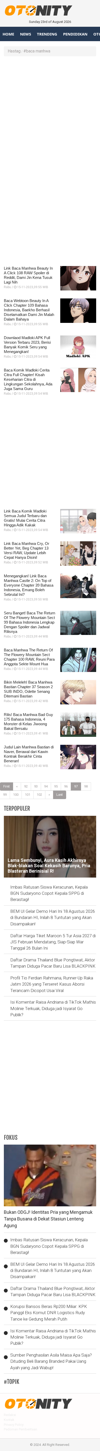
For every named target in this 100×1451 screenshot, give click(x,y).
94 (46, 786)
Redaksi (10, 1415)
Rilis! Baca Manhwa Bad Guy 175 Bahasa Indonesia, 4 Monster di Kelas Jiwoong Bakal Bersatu (28, 721)
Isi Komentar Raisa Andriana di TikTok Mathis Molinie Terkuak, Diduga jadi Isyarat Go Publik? (53, 1008)
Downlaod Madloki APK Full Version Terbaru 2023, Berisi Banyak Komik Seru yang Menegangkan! (27, 344)
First (6, 786)
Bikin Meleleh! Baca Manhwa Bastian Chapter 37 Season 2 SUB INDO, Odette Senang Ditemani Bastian (28, 689)
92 (26, 786)
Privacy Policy (14, 1425)
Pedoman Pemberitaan (20, 1429)
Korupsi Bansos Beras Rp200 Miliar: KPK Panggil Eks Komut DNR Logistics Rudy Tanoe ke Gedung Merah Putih (48, 1313)
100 (15, 795)
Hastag (14, 51)
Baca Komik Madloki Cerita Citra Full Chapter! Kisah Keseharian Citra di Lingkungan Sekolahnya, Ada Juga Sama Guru (28, 379)
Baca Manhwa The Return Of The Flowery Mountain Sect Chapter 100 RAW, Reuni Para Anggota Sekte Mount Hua (29, 657)
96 (66, 786)
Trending (47, 34)
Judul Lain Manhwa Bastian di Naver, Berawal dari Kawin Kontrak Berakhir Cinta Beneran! (29, 754)
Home (8, 34)
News (25, 34)
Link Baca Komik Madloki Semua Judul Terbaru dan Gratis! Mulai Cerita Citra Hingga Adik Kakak (25, 518)
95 (56, 786)
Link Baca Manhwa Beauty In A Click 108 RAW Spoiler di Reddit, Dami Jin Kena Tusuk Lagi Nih (28, 275)
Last (59, 795)
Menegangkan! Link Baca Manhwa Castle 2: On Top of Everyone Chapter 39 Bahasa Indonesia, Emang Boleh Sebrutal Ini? (28, 585)
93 (36, 786)
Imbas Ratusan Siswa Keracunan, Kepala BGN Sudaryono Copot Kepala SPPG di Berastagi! (49, 893)
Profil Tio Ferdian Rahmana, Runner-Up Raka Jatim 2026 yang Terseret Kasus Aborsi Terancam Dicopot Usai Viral (51, 984)
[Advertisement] (50, 111)
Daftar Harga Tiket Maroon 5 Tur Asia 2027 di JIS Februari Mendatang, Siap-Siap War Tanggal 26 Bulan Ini (53, 942)
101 (27, 795)
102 (39, 795)
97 (76, 786)
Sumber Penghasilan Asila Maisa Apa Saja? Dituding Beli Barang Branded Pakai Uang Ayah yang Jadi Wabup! (51, 1361)
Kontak (9, 1420)
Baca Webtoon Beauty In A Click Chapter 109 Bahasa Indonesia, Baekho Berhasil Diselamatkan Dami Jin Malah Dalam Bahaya (29, 309)
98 (86, 786)
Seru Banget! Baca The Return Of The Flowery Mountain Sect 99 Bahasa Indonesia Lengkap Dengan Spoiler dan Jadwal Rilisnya (29, 622)
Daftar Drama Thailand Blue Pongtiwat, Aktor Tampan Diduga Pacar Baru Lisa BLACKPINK (52, 963)
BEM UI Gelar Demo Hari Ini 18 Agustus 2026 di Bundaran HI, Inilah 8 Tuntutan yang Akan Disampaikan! (52, 917)
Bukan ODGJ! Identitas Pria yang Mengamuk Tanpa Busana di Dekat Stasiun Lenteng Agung (48, 1218)
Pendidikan (75, 34)
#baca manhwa (36, 51)
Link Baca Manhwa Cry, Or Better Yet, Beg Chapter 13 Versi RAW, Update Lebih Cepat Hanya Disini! (26, 550)
